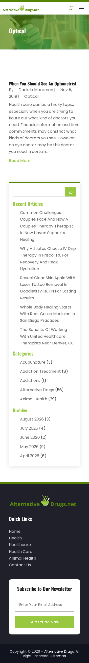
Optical (31, 96)
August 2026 (32, 419)
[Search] (70, 192)
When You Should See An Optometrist (42, 83)
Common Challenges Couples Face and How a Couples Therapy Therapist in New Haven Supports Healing (46, 226)
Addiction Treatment (40, 371)
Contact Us (20, 565)
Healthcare (20, 545)
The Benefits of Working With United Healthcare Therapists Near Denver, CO (47, 336)
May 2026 (29, 447)
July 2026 (29, 428)
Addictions (30, 380)
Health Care (20, 551)
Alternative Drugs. (59, 651)
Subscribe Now (44, 622)
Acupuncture (32, 362)
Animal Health (33, 399)
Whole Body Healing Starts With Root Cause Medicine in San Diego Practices (47, 313)
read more (19, 160)
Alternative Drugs (37, 390)
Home (15, 531)
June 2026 (30, 437)
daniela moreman (36, 90)
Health (15, 538)
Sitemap (58, 655)
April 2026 (29, 456)
